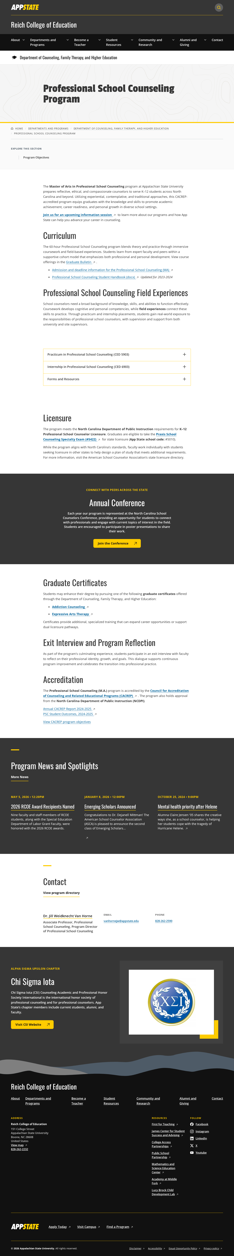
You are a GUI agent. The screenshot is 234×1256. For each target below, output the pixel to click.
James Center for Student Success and (168, 1133)
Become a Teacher (81, 42)
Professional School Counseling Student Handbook (93, 277)
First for (163, 1124)
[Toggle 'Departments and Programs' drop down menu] (67, 39)
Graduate (78, 262)
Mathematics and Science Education (163, 1168)
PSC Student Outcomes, (68, 714)
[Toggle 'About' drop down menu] (23, 39)
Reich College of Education (44, 25)
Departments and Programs (43, 42)
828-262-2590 (163, 921)
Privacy (211, 1248)
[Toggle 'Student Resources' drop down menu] (132, 39)
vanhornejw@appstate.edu (121, 921)
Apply (58, 1227)
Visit (86, 1227)
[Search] (219, 7)
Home (19, 128)
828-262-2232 (19, 1149)
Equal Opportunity (183, 1248)
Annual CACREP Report (67, 709)
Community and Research (150, 42)
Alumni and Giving (188, 42)
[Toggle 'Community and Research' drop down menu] (173, 39)
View (17, 1145)
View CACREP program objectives (67, 722)
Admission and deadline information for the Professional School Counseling (110, 270)
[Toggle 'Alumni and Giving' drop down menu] (205, 39)
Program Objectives (36, 157)
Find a (118, 1227)
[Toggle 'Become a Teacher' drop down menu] (99, 39)
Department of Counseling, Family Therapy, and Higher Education (68, 57)
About (15, 40)
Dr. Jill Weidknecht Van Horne (67, 916)
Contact (217, 40)
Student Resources (113, 42)
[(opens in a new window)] (25, 7)
